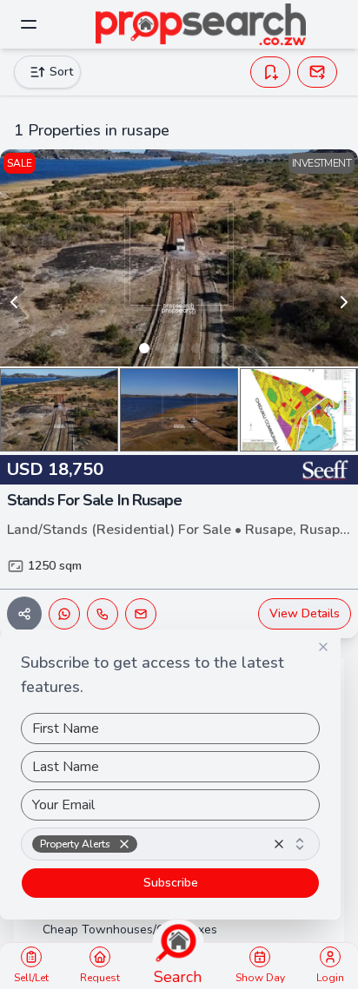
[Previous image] (13, 302)
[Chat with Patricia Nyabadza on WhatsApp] (64, 614)
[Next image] (344, 302)
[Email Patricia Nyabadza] (140, 614)
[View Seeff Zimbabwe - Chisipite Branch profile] (325, 470)
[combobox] (170, 843)
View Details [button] (304, 613)
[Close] (323, 647)
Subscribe (170, 882)
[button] (124, 844)
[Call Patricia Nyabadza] (102, 614)
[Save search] (270, 72)
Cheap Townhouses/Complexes (130, 929)
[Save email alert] (317, 72)
